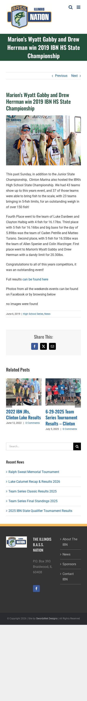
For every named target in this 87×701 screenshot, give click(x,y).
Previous (61, 76)
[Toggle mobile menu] (79, 7)
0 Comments (32, 423)
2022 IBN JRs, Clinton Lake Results (23, 414)
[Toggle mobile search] (71, 7)
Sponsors (69, 564)
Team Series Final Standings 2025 (32, 501)
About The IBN (70, 542)
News (47, 314)
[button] (9, 404)
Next (74, 76)
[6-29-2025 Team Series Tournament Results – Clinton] (63, 380)
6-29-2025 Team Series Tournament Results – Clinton (61, 417)
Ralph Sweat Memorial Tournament (33, 472)
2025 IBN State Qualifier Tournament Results (40, 511)
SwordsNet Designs (46, 618)
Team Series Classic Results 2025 (32, 491)
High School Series (33, 314)
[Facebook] (36, 588)
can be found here (35, 279)
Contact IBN (68, 576)
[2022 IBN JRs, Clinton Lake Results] (23, 380)
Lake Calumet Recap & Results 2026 (34, 482)
